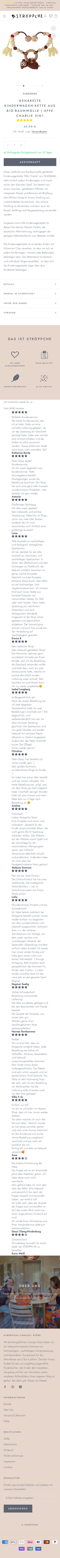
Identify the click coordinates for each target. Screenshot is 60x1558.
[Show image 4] (33, 86)
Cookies (8, 1467)
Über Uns (9, 1410)
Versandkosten (39, 131)
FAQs (6, 1421)
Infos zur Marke (15, 303)
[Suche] (45, 15)
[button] (25, 120)
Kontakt (7, 1404)
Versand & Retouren (14, 1415)
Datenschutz (10, 1444)
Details (9, 284)
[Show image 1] (23, 86)
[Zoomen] (53, 28)
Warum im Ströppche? (19, 293)
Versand (10, 312)
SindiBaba (30, 93)
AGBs (7, 1438)
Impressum (9, 1461)
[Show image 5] (36, 86)
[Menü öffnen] (4, 16)
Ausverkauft (30, 162)
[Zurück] (17, 85)
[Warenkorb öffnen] (56, 15)
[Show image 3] (30, 86)
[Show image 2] (27, 86)
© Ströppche (30, 1524)
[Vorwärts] (42, 85)
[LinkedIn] (20, 1386)
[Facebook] (5, 1386)
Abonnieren (18, 1508)
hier (45, 1298)
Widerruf (8, 1450)
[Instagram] (12, 1386)
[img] (30, 412)
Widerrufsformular (13, 1455)
